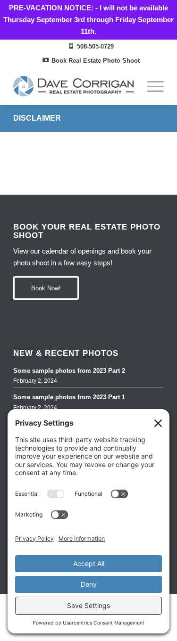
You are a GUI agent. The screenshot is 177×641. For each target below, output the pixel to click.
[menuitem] (91, 46)
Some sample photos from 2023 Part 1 (69, 397)
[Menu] (151, 86)
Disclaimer (37, 118)
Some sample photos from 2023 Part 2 (69, 370)
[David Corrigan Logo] (73, 86)
